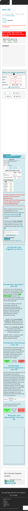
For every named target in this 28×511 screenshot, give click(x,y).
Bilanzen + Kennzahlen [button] (14, 157)
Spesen (4, 82)
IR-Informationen (14, 167)
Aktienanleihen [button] (10, 156)
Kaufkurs (4, 77)
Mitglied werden (7, 499)
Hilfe (5, 500)
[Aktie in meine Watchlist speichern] (4, 20)
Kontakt (5, 502)
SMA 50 (9, 96)
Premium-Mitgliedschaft (11, 214)
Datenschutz (6, 505)
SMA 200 (18, 96)
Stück (3, 79)
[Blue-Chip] (10, 20)
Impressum (6, 503)
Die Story (6, 501)
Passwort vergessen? (9, 237)
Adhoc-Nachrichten (14, 168)
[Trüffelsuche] (3, 0)
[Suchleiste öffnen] (8, 2)
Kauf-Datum (5, 84)
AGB (5, 506)
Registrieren (18, 240)
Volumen (17, 93)
